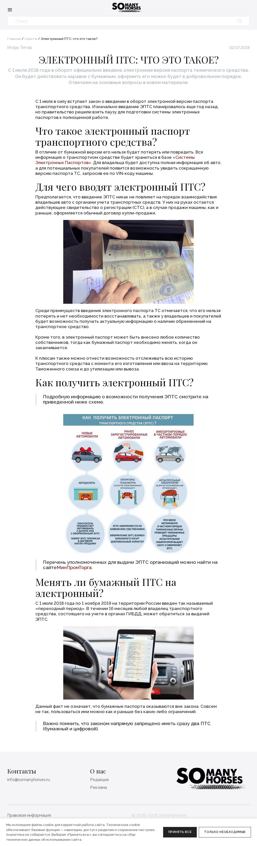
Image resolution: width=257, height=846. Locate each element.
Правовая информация (29, 815)
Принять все (180, 832)
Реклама (98, 787)
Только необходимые (225, 832)
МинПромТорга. (75, 567)
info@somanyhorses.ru (28, 779)
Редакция (99, 779)
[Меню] (9, 9)
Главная (14, 39)
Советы (30, 39)
